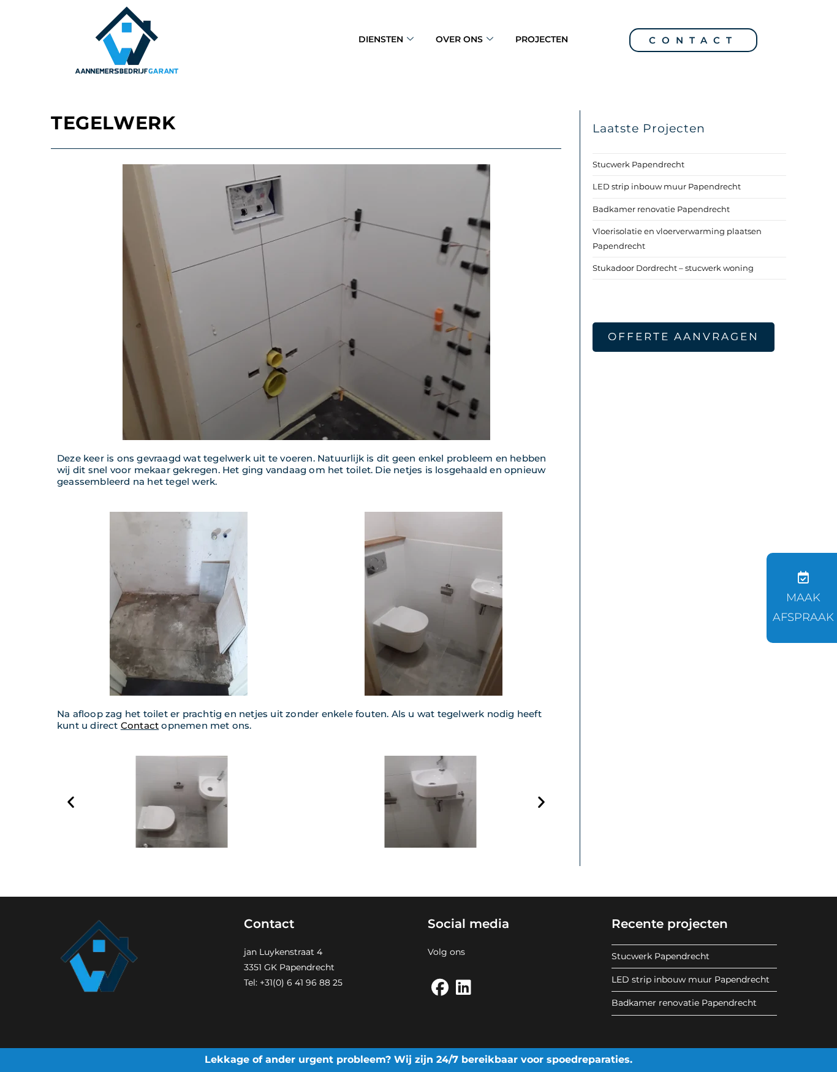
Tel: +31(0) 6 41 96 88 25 (293, 982)
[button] (70, 802)
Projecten (541, 39)
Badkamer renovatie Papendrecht (661, 209)
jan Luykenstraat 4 (283, 951)
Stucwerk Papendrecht (638, 164)
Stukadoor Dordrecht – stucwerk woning (673, 268)
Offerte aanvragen (683, 336)
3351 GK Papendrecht (289, 967)
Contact (693, 40)
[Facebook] (440, 987)
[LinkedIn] (463, 987)
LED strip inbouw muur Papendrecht (667, 186)
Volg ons (446, 951)
